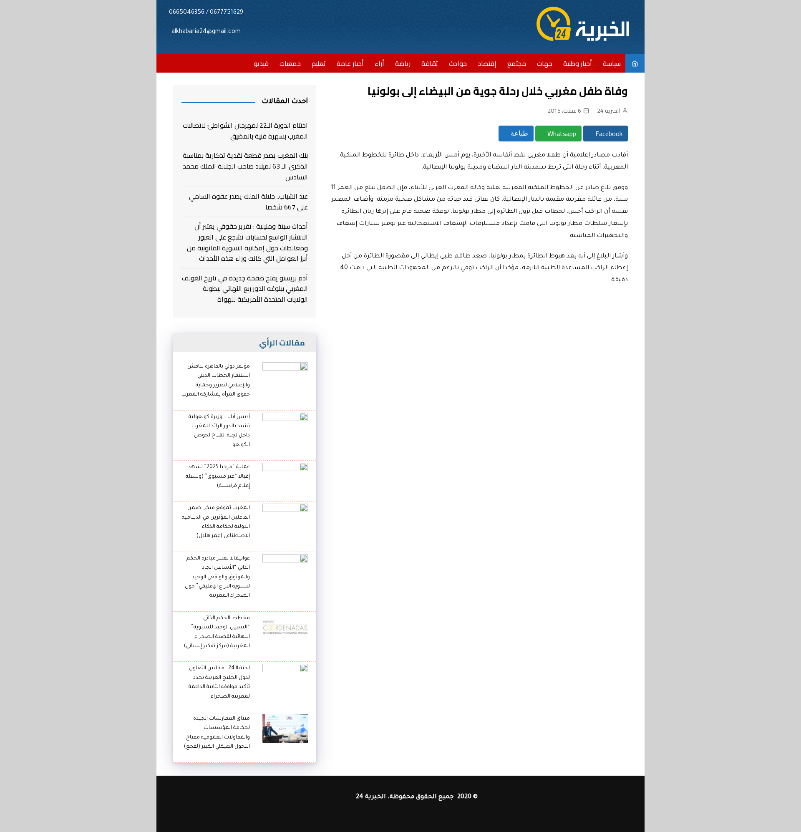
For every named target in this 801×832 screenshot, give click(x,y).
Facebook (608, 133)
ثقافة (429, 63)
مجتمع (516, 63)
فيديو (261, 63)
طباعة (518, 133)
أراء (379, 63)
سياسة (612, 63)
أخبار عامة (350, 63)
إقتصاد (487, 63)
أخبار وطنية (577, 63)
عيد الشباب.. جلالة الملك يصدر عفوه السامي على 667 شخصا (248, 201)
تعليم (319, 63)
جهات (544, 63)
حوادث (458, 63)
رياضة (403, 63)
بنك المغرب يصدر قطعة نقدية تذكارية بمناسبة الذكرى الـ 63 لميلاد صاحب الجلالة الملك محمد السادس (245, 166)
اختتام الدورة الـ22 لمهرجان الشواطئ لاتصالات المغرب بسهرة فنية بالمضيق (245, 130)
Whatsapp (561, 133)
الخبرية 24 (608, 110)
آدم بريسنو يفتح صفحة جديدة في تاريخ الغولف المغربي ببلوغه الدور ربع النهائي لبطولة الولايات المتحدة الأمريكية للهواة (245, 289)
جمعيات (290, 63)
